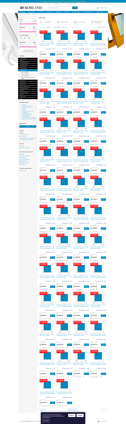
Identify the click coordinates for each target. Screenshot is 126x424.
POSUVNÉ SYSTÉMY (24, 64)
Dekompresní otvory (23, 160)
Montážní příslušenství (24, 62)
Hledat (75, 7)
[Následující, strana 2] (103, 409)
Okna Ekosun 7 (23, 84)
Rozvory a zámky (22, 170)
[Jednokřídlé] (20, 38)
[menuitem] (22, 12)
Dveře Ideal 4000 (23, 68)
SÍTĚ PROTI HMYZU (23, 92)
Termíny (23, 108)
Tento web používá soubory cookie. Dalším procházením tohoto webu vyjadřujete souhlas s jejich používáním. (53, 416)
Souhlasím (80, 415)
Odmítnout (71, 415)
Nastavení (46, 421)
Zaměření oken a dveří (71, 3)
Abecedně (65, 27)
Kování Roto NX (22, 157)
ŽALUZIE (21, 94)
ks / (28, 126)
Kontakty (49, 3)
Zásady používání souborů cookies (29, 119)
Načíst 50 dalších (73, 409)
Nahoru (43, 409)
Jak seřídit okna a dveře (27, 113)
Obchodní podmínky (26, 116)
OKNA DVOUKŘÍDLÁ (25, 74)
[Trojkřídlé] (29, 38)
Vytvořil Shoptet (103, 421)
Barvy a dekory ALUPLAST (24, 147)
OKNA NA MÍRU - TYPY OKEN (59, 3)
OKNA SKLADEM (23, 58)
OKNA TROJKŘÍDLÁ (25, 76)
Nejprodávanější (57, 27)
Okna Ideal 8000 (23, 70)
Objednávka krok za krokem (27, 111)
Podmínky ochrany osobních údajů (28, 117)
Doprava (23, 110)
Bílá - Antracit (44, 57)
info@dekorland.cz (25, 134)
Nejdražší (49, 27)
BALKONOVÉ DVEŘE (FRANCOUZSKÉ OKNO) (28, 78)
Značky (21, 98)
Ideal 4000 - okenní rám (24, 162)
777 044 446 (23, 136)
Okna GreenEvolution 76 (24, 86)
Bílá (40, 57)
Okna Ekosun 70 (23, 80)
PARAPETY (22, 90)
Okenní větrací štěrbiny (26, 115)
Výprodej (22, 60)
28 (105, 409)
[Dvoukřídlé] (25, 38)
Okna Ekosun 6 (23, 82)
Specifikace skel (25, 112)
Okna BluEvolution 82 (24, 88)
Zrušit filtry (27, 50)
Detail (52, 54)
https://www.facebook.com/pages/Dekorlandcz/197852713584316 (28, 139)
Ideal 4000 (21, 145)
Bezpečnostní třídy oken (24, 159)
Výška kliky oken (22, 164)
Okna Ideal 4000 (23, 66)
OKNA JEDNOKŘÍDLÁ (25, 72)
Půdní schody (22, 96)
